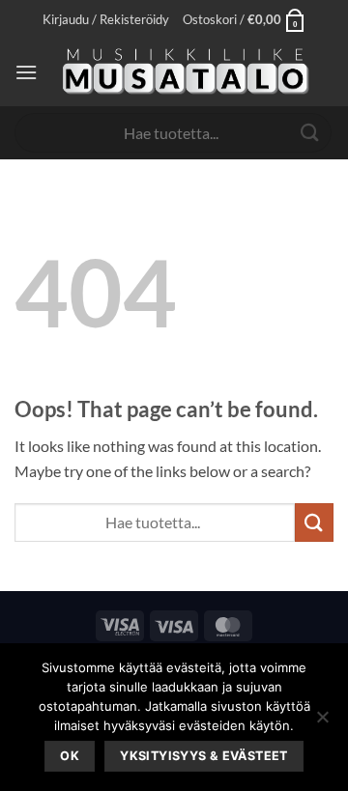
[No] (322, 722)
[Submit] (310, 133)
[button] (106, 19)
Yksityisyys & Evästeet (203, 756)
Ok (69, 756)
